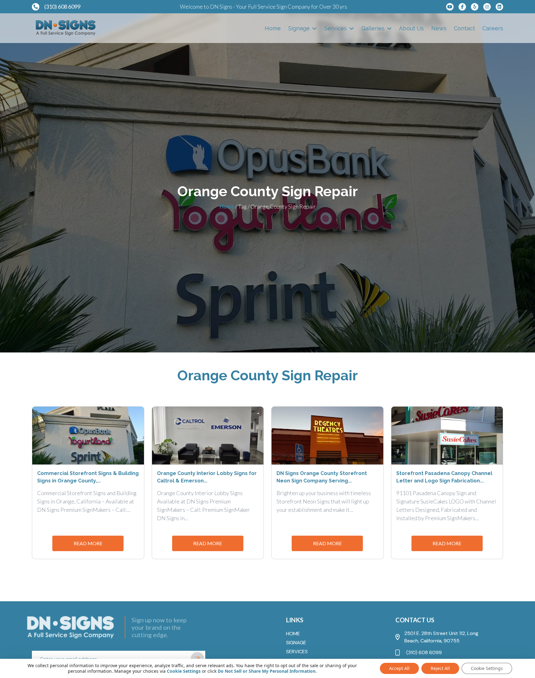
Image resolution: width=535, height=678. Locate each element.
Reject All (440, 668)
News (438, 28)
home (293, 633)
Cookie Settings (184, 671)
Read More (88, 543)
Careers (492, 28)
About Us (411, 28)
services (297, 651)
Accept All (399, 668)
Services (335, 28)
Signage (299, 28)
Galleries (373, 28)
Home (273, 28)
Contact (464, 28)
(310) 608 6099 (62, 6)
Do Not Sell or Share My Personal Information (266, 671)
